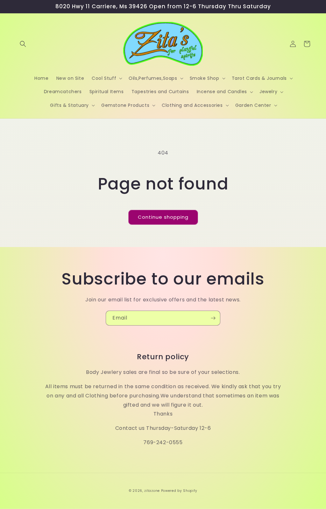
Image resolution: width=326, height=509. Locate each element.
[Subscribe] (213, 318)
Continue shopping (163, 217)
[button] (23, 44)
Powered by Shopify (179, 490)
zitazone (152, 490)
